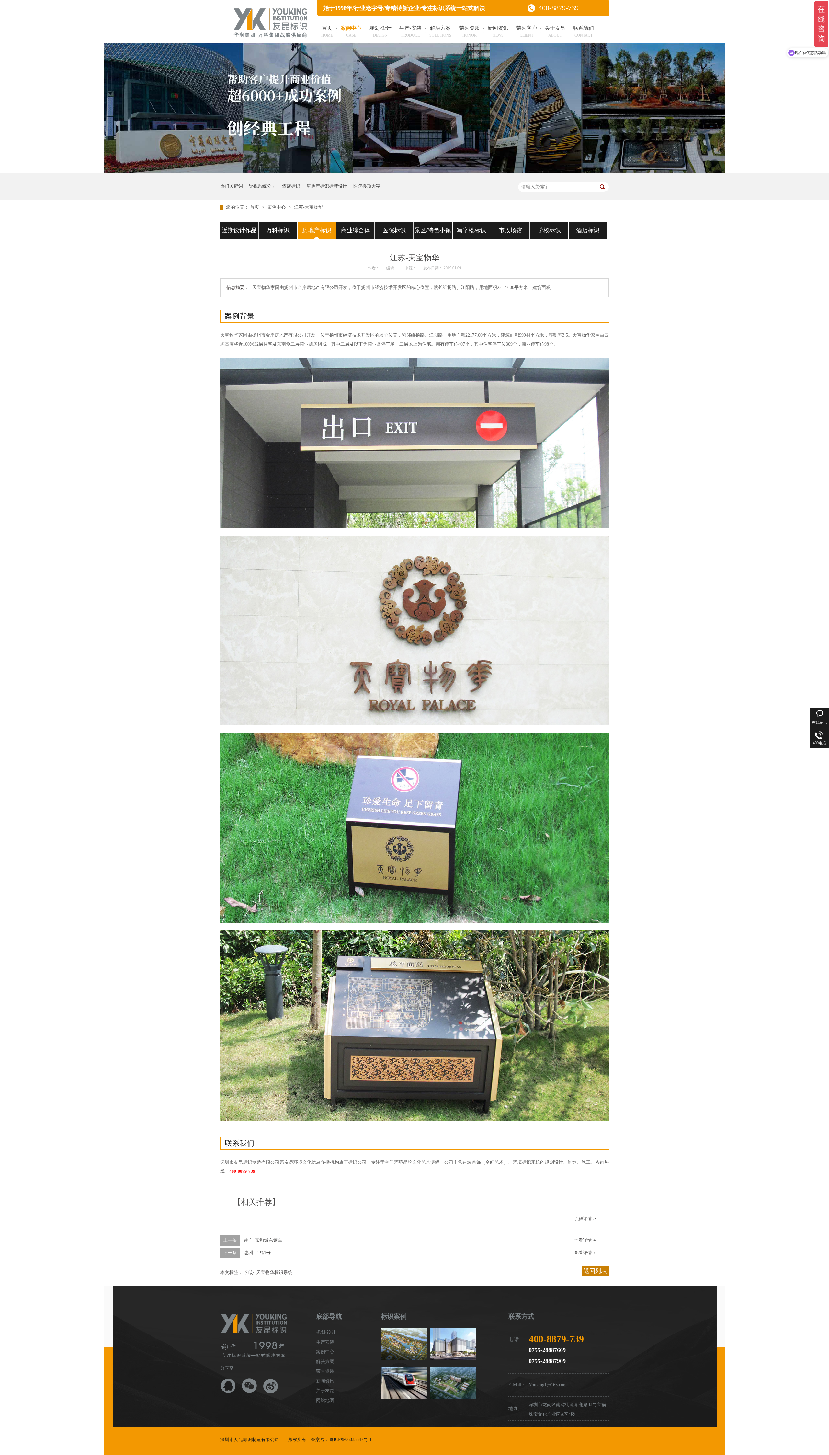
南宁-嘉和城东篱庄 (263, 1240)
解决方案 (440, 31)
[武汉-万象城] (453, 1344)
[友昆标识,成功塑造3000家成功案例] (414, 171)
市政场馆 (510, 230)
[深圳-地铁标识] (404, 1383)
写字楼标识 (471, 230)
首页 (327, 31)
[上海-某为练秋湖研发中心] (404, 1344)
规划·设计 (380, 31)
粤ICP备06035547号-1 (350, 1439)
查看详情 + (585, 1240)
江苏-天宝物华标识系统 (268, 1272)
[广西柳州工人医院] (453, 1383)
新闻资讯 (498, 31)
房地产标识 (316, 230)
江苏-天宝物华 (308, 207)
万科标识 (278, 230)
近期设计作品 (239, 230)
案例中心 (351, 31)
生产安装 (325, 1342)
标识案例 (394, 1316)
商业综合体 (355, 230)
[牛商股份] (377, 1439)
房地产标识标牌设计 (326, 186)
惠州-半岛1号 (257, 1252)
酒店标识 (291, 186)
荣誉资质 (469, 31)
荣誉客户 (526, 31)
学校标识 (549, 230)
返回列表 (595, 1271)
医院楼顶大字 (366, 186)
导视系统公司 (262, 186)
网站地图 (325, 1400)
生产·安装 (410, 31)
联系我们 (583, 31)
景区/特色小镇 (432, 230)
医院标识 (394, 230)
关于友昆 (555, 31)
